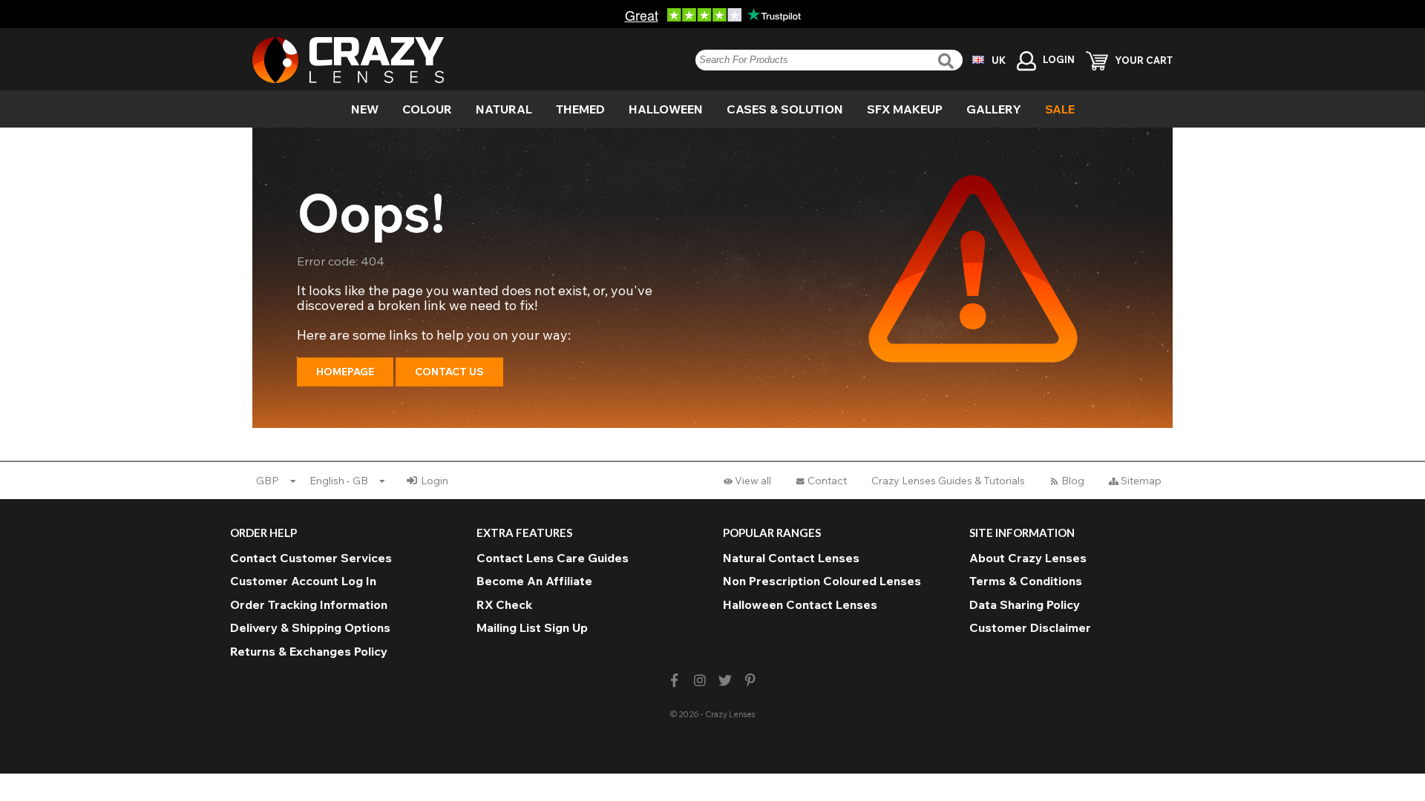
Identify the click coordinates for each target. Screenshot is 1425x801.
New (365, 109)
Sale (1060, 109)
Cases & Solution (785, 109)
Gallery (993, 109)
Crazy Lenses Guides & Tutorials (948, 480)
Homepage (345, 371)
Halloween (666, 109)
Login (434, 480)
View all (753, 480)
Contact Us (449, 371)
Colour (427, 109)
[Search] (948, 61)
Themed (580, 109)
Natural (504, 109)
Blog (1072, 480)
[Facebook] (674, 680)
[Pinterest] (751, 680)
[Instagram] (699, 680)
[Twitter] (725, 680)
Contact (827, 480)
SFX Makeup (905, 109)
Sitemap (1141, 480)
